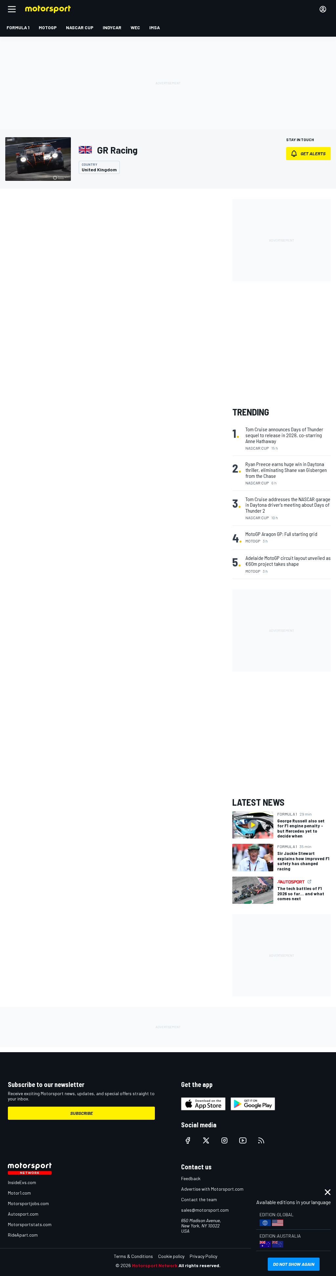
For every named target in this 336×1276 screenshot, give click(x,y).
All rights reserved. (199, 1265)
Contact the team (199, 1199)
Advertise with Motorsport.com (212, 1189)
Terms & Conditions (133, 1256)
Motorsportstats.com (30, 1224)
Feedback (190, 1178)
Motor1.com (19, 1193)
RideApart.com (23, 1235)
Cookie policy (171, 1256)
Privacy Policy (203, 1256)
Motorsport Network (155, 1265)
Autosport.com (23, 1214)
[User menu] (322, 9)
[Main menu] (12, 9)
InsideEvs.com (22, 1182)
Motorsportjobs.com (28, 1203)
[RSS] (261, 1140)
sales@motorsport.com (205, 1210)
